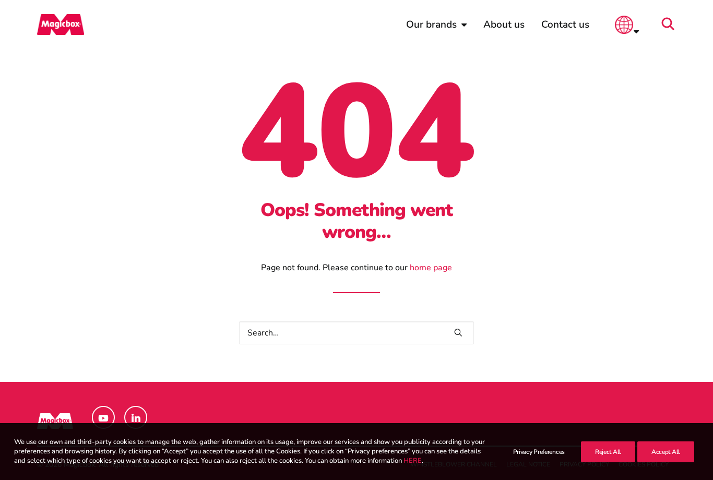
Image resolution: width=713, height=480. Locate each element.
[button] (671, 24)
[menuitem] (436, 24)
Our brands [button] (431, 24)
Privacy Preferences (539, 452)
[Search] (356, 332)
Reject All (608, 452)
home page (431, 267)
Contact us (565, 24)
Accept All (665, 452)
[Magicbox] (60, 24)
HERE (412, 461)
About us (504, 24)
